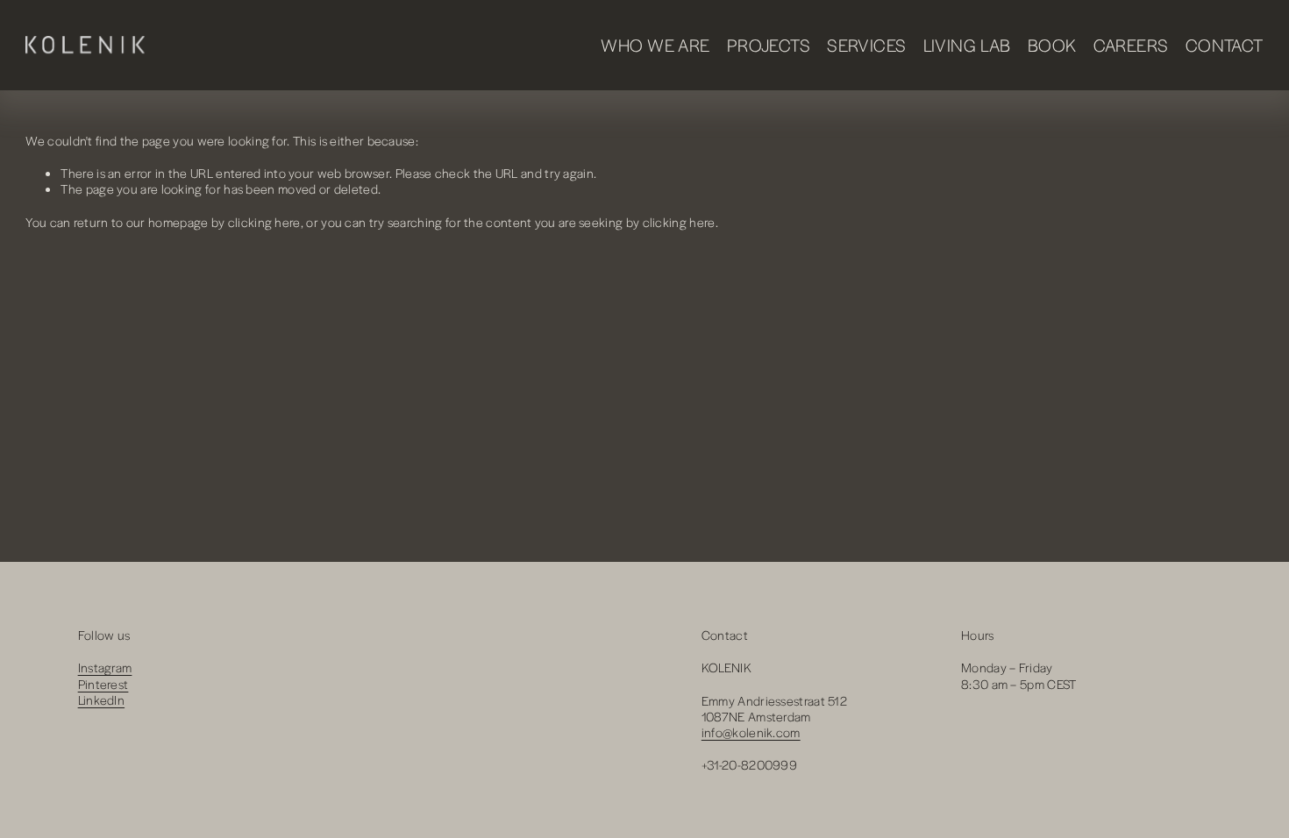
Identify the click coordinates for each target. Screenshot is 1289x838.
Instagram (105, 667)
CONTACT (1225, 44)
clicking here (264, 222)
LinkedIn (101, 699)
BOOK (1052, 44)
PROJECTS (768, 44)
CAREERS (1131, 44)
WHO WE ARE (655, 44)
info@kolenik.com (751, 732)
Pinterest (103, 684)
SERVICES (866, 44)
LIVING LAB (967, 44)
